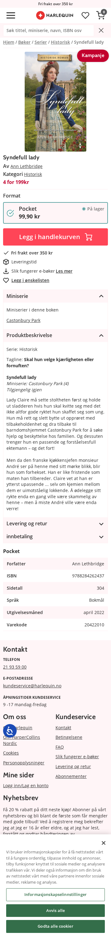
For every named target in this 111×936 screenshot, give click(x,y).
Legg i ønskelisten (30, 280)
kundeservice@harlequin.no (32, 686)
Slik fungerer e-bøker (77, 756)
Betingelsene (69, 737)
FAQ (60, 747)
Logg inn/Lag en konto (25, 785)
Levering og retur (73, 766)
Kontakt (63, 727)
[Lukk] (103, 843)
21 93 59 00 (15, 667)
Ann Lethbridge (26, 166)
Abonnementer (71, 776)
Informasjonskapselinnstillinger (55, 894)
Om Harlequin (17, 727)
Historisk (33, 174)
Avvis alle (55, 910)
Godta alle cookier (55, 926)
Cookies (11, 753)
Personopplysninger (23, 763)
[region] (55, 885)
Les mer (64, 271)
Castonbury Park (23, 320)
